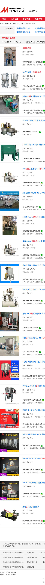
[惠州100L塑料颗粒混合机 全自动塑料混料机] (9, 322)
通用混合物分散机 (30, 507)
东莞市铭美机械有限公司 (30, 328)
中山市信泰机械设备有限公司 (31, 400)
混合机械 (30, 52)
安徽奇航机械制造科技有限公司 (32, 110)
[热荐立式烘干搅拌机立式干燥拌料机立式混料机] (9, 273)
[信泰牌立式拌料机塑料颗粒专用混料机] (9, 394)
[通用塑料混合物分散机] (9, 515)
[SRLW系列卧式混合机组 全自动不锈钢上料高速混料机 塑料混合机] (9, 128)
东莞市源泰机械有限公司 (30, 352)
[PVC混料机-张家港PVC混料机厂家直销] (9, 177)
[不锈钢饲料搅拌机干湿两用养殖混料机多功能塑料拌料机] (9, 370)
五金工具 (26, 19)
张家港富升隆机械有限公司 (31, 279)
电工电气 (38, 19)
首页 (4, 19)
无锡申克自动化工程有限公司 (31, 86)
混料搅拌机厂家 (32, 562)
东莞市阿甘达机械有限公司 (31, 159)
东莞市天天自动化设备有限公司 (32, 62)
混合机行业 (30, 567)
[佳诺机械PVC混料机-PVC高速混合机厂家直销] (9, 249)
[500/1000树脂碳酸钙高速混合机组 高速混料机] (9, 491)
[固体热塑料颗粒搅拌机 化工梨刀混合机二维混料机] (9, 104)
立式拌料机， (31, 72)
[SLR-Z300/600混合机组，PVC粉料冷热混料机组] (9, 201)
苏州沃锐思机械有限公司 (30, 207)
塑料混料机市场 (18, 24)
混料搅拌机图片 (32, 557)
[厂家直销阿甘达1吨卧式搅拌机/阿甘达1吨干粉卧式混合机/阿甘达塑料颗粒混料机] (9, 153)
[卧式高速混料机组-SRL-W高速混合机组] (9, 297)
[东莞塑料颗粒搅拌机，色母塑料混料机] (9, 346)
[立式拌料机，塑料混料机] (9, 80)
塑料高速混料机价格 (23, 28)
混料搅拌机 (30, 553)
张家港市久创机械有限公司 (31, 445)
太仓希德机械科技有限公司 (31, 521)
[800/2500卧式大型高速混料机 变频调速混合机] (9, 466)
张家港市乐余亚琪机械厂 (30, 132)
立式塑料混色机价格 (23, 32)
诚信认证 (18, 42)
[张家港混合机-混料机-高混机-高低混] (10, 225)
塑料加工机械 (31, 76)
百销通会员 (7, 42)
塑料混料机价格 (11, 572)
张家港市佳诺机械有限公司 (31, 183)
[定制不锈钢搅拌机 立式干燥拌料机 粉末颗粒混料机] (9, 442)
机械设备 (14, 19)
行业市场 (33, 11)
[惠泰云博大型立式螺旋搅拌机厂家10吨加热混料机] (9, 418)
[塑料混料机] (10, 56)
